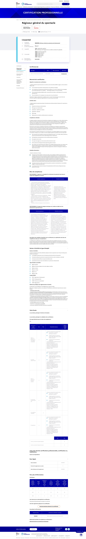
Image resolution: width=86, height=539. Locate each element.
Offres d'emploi (18, 537)
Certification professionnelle (28, 6)
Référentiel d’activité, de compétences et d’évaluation (39, 521)
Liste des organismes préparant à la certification (48, 506)
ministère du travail (46, 535)
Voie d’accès (33, 310)
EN (50, 31)
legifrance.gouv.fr (54, 535)
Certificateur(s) (34, 67)
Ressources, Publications (55, 6)
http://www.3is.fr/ (64, 73)
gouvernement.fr (39, 535)
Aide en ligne (35, 31)
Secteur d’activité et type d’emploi (39, 248)
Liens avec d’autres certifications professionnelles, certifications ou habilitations (48, 451)
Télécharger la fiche (26, 31)
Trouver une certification (23, 19)
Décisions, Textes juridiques (65, 6)
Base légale (33, 459)
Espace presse (22, 537)
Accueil (17, 19)
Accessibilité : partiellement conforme (53, 537)
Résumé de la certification (37, 79)
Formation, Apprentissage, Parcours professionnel (42, 6)
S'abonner (33, 529)
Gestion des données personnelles (34, 537)
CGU (59, 537)
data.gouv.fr (67, 535)
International (66, 1)
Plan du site (46, 537)
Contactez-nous (68, 537)
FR (48, 31)
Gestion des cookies (41, 537)
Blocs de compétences (36, 172)
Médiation (61, 1)
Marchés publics (27, 537)
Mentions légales (63, 537)
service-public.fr (61, 535)
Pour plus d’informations (36, 475)
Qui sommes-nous (19, 6)
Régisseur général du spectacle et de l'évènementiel (47, 43)
